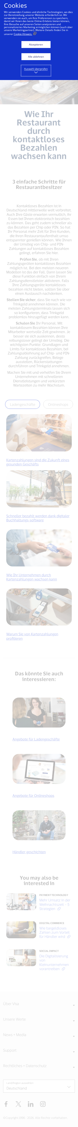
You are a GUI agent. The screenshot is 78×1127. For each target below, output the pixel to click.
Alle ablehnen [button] (36, 56)
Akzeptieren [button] (36, 44)
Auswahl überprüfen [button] (36, 69)
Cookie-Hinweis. (23, 34)
